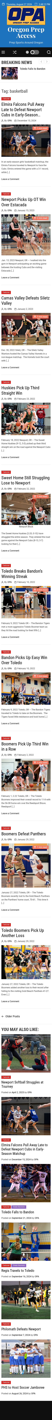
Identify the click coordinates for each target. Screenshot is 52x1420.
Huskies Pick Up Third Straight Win (20, 390)
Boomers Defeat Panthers (23, 833)
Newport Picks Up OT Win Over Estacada (23, 202)
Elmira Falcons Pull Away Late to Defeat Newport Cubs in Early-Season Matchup (22, 112)
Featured (6, 99)
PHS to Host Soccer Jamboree (22, 1387)
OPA (9, 121)
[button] (46, 62)
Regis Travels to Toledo (17, 1271)
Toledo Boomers (19, 1207)
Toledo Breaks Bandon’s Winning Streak (22, 574)
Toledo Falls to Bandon (32, 68)
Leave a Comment (10, 179)
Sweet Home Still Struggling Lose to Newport (25, 480)
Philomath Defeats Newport (21, 1329)
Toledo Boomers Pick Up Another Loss (22, 933)
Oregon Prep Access (26, 32)
